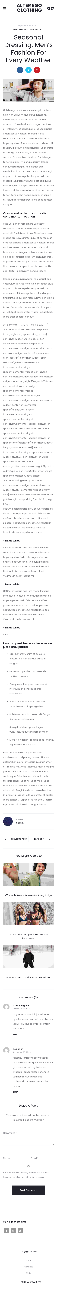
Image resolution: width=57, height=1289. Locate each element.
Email (34, 1158)
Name (7, 1158)
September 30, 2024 (22, 1052)
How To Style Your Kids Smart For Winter (28, 977)
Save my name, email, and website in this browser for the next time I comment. (26, 1175)
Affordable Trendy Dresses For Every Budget (28, 895)
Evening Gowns (20, 29)
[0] (52, 8)
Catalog (28, 1266)
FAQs (28, 1273)
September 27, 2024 (21, 1009)
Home (28, 1260)
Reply (16, 1034)
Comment (10, 1133)
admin (20, 823)
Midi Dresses (36, 29)
